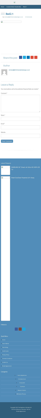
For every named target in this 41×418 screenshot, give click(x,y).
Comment (4, 93)
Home (3, 340)
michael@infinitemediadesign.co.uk (13, 17)
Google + (32, 57)
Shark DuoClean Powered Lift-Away (22, 177)
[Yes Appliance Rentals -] (20, 2)
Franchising (5, 347)
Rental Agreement (7, 366)
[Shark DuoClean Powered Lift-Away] (5, 248)
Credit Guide (5, 351)
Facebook (20, 57)
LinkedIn (28, 57)
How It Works (5, 343)
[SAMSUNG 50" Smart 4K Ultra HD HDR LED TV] (5, 170)
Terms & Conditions (7, 358)
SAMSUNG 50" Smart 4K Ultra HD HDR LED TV (25, 168)
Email (35, 57)
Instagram (20, 329)
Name (3, 115)
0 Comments (28, 17)
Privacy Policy (5, 355)
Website (3, 132)
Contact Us (5, 362)
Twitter (24, 57)
